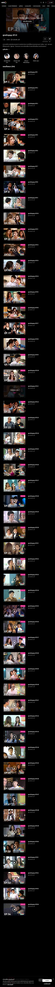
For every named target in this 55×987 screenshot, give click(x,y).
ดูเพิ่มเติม (5, 49)
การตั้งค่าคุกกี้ (47, 984)
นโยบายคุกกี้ (10, 984)
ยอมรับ (47, 980)
